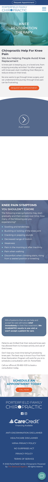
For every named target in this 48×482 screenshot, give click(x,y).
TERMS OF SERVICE (24, 459)
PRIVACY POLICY (24, 453)
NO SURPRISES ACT (24, 448)
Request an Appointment (24, 88)
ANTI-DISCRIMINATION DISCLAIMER (24, 433)
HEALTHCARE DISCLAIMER (24, 438)
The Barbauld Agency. (17, 467)
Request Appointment (24, 2)
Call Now (24, 390)
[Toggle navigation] (44, 8)
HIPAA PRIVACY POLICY (24, 443)
